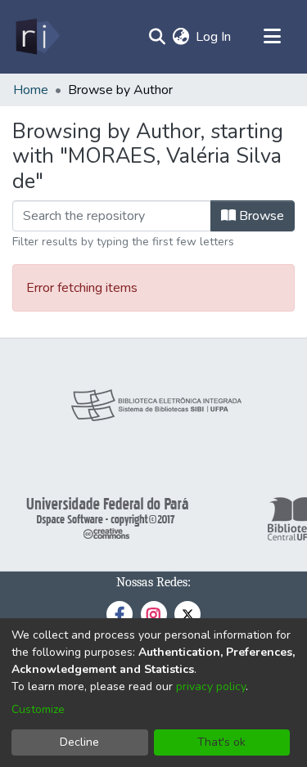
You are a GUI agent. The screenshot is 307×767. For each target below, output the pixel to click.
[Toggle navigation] (272, 36)
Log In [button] (214, 37)
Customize (38, 709)
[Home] (36, 36)
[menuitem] (180, 37)
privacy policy (211, 686)
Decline (79, 742)
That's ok (221, 742)
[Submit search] (157, 37)
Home (30, 90)
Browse (260, 216)
